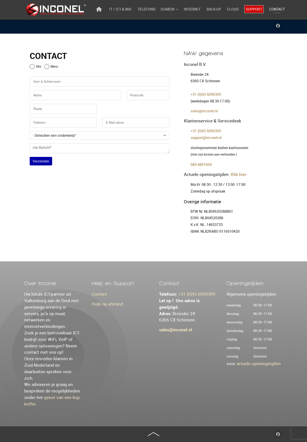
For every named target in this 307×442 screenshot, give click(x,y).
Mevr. (55, 66)
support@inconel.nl (206, 137)
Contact (99, 294)
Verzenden (41, 161)
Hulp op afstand (107, 304)
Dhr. (39, 66)
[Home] (99, 9)
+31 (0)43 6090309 (206, 94)
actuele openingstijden (258, 363)
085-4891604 (201, 164)
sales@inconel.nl (204, 110)
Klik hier (239, 174)
